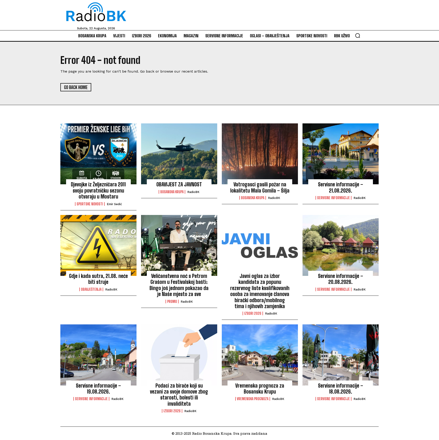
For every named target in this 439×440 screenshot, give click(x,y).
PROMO (172, 301)
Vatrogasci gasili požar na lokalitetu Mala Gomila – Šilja (259, 187)
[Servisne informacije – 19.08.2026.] (98, 354)
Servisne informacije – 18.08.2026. (340, 389)
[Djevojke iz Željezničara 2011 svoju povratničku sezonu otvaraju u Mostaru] (98, 153)
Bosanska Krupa (172, 192)
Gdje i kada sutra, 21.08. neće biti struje (98, 279)
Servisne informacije (333, 198)
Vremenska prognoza (252, 399)
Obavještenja (91, 289)
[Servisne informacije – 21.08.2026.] (340, 153)
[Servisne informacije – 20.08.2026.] (340, 245)
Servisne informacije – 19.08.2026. (98, 389)
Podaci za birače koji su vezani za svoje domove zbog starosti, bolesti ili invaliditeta (179, 395)
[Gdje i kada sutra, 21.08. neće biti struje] (98, 245)
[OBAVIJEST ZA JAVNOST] (179, 153)
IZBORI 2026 (252, 313)
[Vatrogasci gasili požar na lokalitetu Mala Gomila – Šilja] (260, 153)
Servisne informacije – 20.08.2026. (340, 279)
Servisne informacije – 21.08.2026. (340, 187)
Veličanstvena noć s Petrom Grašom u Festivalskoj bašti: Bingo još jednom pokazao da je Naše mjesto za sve (179, 285)
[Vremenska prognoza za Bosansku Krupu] (260, 354)
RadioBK (193, 192)
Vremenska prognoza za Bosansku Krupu (259, 389)
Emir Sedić (114, 204)
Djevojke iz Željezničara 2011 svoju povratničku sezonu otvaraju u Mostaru (98, 190)
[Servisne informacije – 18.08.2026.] (340, 354)
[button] (357, 35)
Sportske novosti (90, 204)
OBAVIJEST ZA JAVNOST (179, 184)
